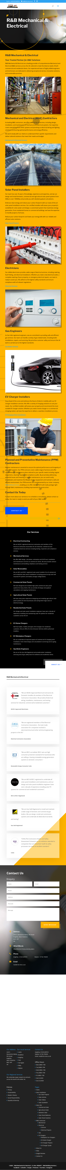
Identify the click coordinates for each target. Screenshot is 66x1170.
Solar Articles (42, 1097)
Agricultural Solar (44, 1110)
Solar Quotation (43, 1102)
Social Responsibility (14, 1098)
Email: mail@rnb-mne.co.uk (43, 1056)
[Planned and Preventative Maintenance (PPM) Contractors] (33, 455)
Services (43, 1127)
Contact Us (16, 510)
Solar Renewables (20, 569)
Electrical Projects (46, 1130)
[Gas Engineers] (33, 326)
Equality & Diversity (13, 1100)
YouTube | (43, 1167)
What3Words (18, 946)
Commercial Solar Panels (22, 582)
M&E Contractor (40, 1120)
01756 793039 (44, 957)
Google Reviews (40, 1153)
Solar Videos (42, 1100)
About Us (55, 664)
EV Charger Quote (46, 1145)
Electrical (41, 1125)
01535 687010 (23, 957)
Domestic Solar (43, 1112)
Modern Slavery (12, 1095)
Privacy (10, 1090)
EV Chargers (42, 1135)
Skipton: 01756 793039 (41, 1054)
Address (16, 932)
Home (38, 1090)
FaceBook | (17, 1167)
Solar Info (39, 1105)
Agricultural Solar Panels (22, 595)
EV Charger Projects (46, 1143)
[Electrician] (33, 263)
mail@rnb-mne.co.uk (19, 965)
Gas (40, 1133)
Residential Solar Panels (22, 608)
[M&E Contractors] (33, 113)
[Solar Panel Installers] (33, 185)
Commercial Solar (44, 1107)
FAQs (37, 1151)
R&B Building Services (12, 485)
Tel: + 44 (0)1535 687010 (14, 1)
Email (15, 962)
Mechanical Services (21, 556)
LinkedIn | (24, 1167)
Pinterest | (36, 1167)
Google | (30, 1167)
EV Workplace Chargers (22, 636)
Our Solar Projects (44, 1094)
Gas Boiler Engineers (21, 649)
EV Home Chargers (20, 623)
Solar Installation (41, 1092)
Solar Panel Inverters (45, 1118)
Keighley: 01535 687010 (41, 1052)
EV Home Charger (46, 1140)
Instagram (49, 1167)
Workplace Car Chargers (48, 1137)
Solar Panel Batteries (45, 1115)
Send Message (50, 925)
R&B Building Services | (50, 1165)
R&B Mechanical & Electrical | (23, 1165)
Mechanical (42, 1122)
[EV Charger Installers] (33, 392)
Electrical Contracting (21, 541)
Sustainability (12, 1092)
